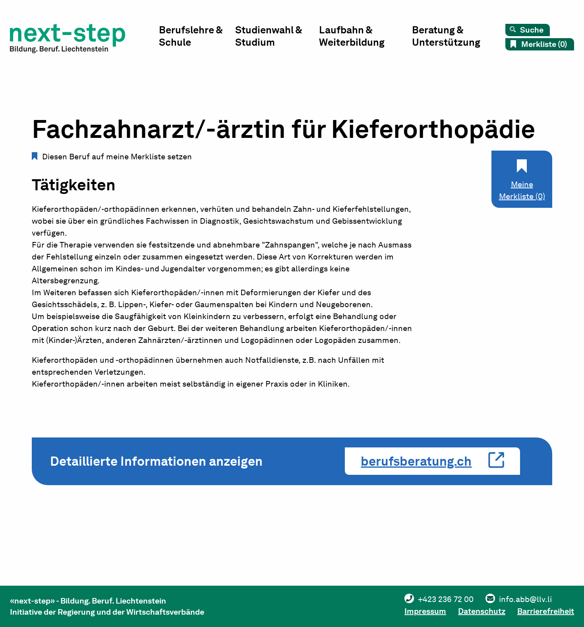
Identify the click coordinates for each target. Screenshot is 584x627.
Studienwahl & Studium (268, 36)
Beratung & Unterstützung (446, 36)
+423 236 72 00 (446, 599)
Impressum (425, 611)
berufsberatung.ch (416, 461)
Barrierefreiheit (545, 611)
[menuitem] (197, 38)
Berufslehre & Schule (190, 36)
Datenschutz (481, 611)
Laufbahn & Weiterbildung (352, 36)
